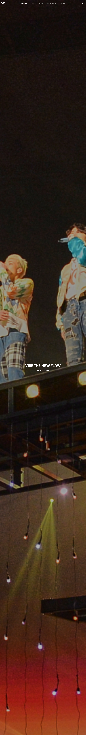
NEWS (41, 3)
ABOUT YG (24, 3)
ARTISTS (33, 3)
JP (82, 3)
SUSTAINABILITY (51, 3)
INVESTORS (63, 3)
